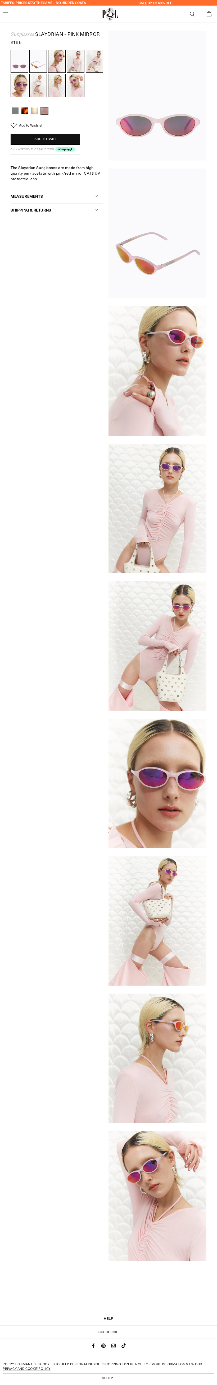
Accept (108, 1378)
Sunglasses (22, 34)
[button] (192, 14)
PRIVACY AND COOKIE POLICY (27, 1368)
